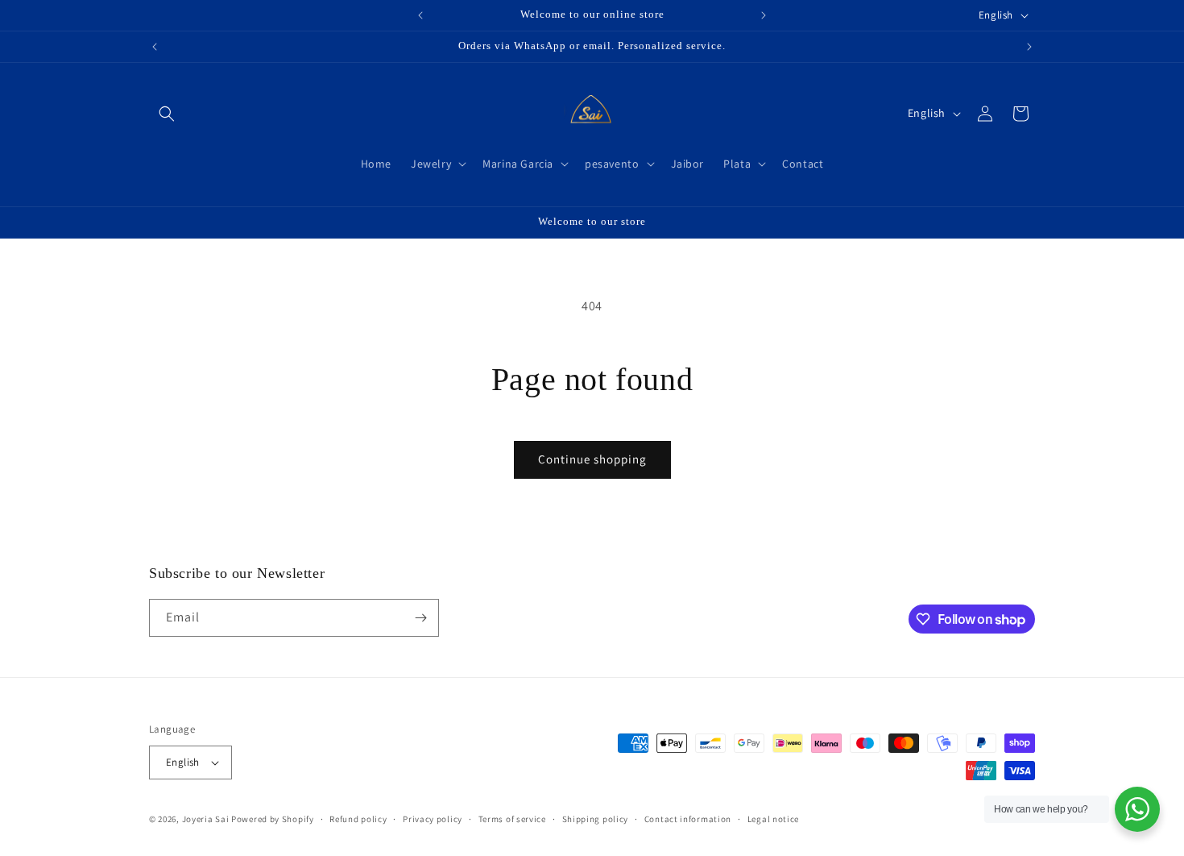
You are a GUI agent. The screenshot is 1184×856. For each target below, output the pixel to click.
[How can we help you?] (1137, 809)
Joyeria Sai (206, 819)
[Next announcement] (763, 15)
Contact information (687, 819)
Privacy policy (432, 819)
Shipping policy (595, 819)
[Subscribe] (420, 618)
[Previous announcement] (420, 15)
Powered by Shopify (272, 819)
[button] (166, 113)
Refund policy (358, 819)
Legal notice (773, 819)
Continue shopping (592, 459)
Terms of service (512, 819)
